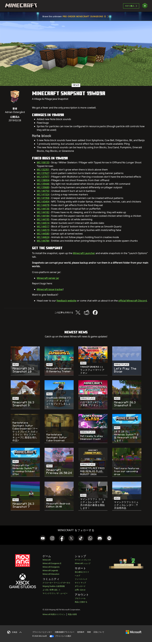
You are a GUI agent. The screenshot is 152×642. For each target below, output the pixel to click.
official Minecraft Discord (132, 300)
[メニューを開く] (145, 6)
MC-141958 (43, 198)
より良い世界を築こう (51, 589)
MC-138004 (43, 180)
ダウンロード (80, 586)
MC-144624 (43, 237)
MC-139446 (43, 183)
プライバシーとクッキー (42, 632)
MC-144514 (43, 223)
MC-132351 (43, 169)
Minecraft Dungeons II (52, 563)
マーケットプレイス (83, 560)
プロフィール (80, 598)
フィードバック (81, 579)
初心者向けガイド (82, 572)
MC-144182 (43, 212)
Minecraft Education (51, 574)
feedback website (66, 300)
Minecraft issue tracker (50, 289)
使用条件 (80, 632)
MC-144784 (43, 240)
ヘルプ (77, 575)
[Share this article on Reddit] (86, 312)
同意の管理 (72, 614)
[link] (43, 538)
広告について (99, 632)
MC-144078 (43, 205)
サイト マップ (80, 582)
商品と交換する (81, 602)
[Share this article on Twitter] (78, 312)
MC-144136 (43, 208)
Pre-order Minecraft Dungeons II (84, 16)
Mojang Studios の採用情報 (54, 586)
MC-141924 (43, 194)
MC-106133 (43, 162)
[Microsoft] (133, 632)
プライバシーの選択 (63, 636)
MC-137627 (43, 173)
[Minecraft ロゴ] (20, 6)
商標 (89, 632)
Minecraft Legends (50, 570)
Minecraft (47, 560)
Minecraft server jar (48, 278)
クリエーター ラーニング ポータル (56, 582)
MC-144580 (43, 233)
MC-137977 (43, 176)
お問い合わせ (80, 589)
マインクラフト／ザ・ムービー (55, 593)
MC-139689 (43, 187)
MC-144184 (43, 215)
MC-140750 (43, 191)
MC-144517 (43, 226)
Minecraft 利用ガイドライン (54, 614)
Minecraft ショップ (82, 563)
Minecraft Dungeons (51, 567)
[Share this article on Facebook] (95, 312)
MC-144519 (43, 230)
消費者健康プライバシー (64, 632)
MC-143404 (43, 201)
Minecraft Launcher (84, 253)
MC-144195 (43, 219)
